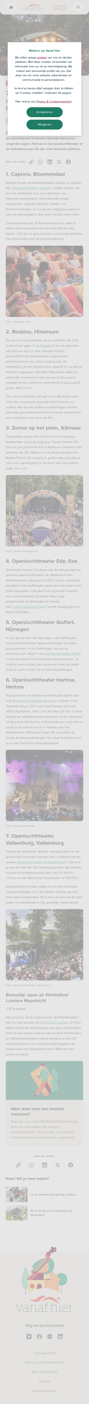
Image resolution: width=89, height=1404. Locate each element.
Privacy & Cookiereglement (54, 101)
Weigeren (45, 124)
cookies (42, 57)
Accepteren (44, 112)
